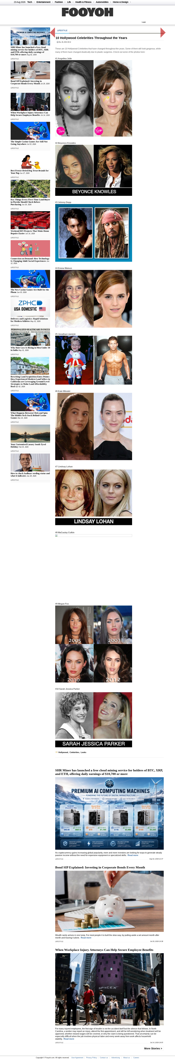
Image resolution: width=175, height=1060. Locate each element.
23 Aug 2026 (19, 2)
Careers (136, 1058)
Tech (29, 2)
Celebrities (74, 752)
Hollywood (63, 752)
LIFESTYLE (15, 59)
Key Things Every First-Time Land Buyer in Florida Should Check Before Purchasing (30, 202)
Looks (83, 752)
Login (144, 22)
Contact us (104, 1058)
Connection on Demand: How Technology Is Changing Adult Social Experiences (30, 259)
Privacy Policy (91, 1058)
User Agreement (77, 1058)
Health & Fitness (83, 2)
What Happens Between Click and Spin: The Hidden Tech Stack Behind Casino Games (29, 415)
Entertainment (43, 2)
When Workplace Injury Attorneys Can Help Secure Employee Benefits (29, 113)
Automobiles (102, 2)
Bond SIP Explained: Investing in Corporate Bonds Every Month (26, 82)
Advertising (115, 1058)
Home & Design (120, 2)
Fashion (59, 2)
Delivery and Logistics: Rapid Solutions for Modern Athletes (29, 320)
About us (126, 1058)
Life (69, 2)
